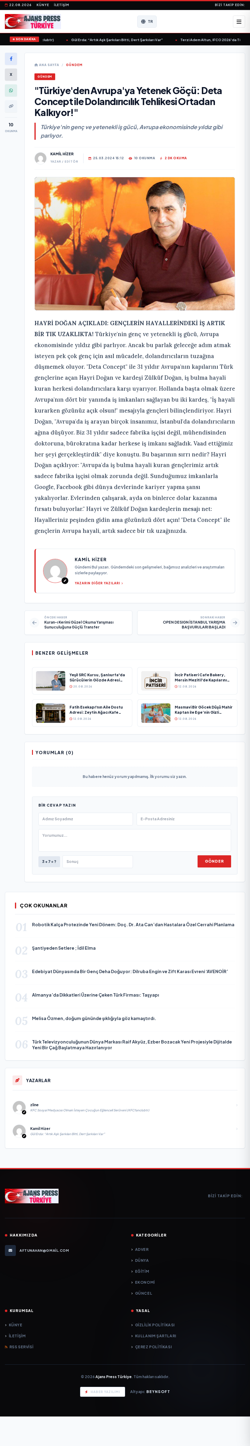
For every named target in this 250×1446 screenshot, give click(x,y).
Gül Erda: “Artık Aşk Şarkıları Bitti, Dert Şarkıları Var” (96, 40)
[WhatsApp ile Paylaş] (11, 90)
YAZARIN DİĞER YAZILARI (97, 583)
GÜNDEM (74, 65)
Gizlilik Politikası (155, 1325)
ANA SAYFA (48, 65)
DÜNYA (142, 1260)
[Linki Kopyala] (11, 106)
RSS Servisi (21, 1347)
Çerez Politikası (153, 1347)
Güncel (143, 1293)
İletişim (61, 5)
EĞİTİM (142, 1271)
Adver (142, 1249)
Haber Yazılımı (105, 1392)
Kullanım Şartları (155, 1336)
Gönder (214, 861)
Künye (43, 5)
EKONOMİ (145, 1282)
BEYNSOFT (158, 1391)
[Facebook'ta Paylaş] (11, 59)
